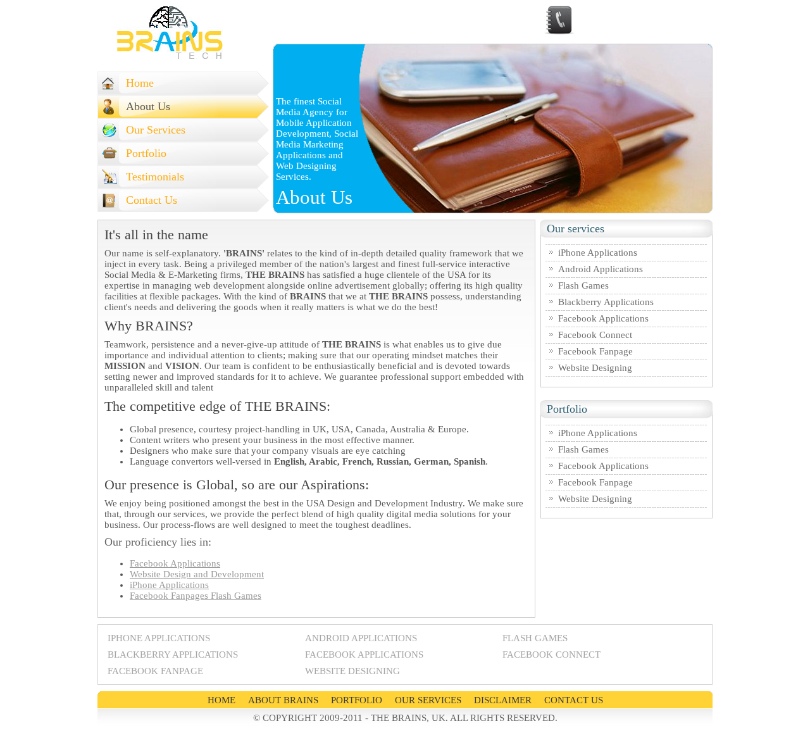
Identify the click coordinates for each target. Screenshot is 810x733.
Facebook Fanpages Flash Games (195, 596)
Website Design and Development (197, 574)
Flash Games (583, 285)
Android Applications (600, 269)
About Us (148, 106)
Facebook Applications (175, 563)
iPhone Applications (169, 585)
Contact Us (151, 200)
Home (140, 83)
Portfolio (146, 153)
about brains (283, 700)
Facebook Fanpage (595, 351)
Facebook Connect (595, 335)
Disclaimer (503, 700)
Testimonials (155, 176)
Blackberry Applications (606, 302)
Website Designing (595, 368)
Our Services (155, 129)
